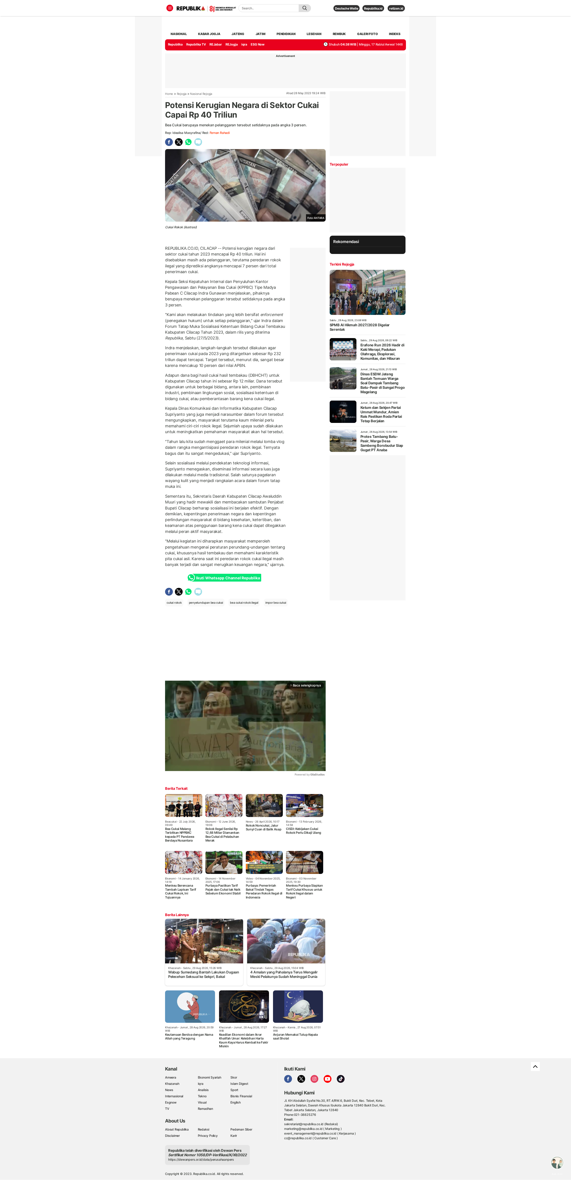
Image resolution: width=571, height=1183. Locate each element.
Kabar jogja (209, 34)
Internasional (174, 1096)
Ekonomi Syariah (209, 1077)
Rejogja (182, 94)
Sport (234, 1090)
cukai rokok (174, 602)
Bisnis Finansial (241, 1096)
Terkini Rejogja (342, 264)
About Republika (177, 1129)
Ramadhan (205, 1108)
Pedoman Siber (241, 1129)
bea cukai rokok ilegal (244, 602)
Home (169, 94)
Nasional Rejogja (201, 94)
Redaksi (203, 1129)
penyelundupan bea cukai (206, 602)
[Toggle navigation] (169, 8)
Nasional (179, 34)
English (235, 1102)
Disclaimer (172, 1135)
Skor (233, 1077)
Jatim (260, 34)
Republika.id (373, 8)
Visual (202, 1102)
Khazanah (172, 1083)
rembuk (339, 34)
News (169, 1090)
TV (167, 1108)
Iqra (200, 1083)
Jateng (238, 34)
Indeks (394, 34)
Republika (175, 44)
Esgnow (171, 1102)
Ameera (170, 1077)
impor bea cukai (275, 602)
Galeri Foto (367, 34)
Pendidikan (286, 34)
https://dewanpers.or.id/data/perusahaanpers (201, 1159)
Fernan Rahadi (220, 133)
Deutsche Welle (346, 8)
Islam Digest (239, 1083)
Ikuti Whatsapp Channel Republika (228, 578)
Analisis (203, 1090)
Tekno (202, 1096)
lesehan (314, 34)
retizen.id (396, 8)
